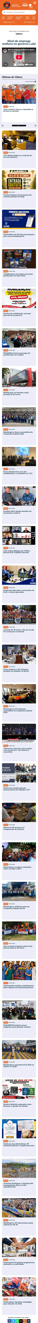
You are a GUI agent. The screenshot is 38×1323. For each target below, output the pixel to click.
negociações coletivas (19, 17)
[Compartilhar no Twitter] (13, 1321)
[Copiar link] (25, 1321)
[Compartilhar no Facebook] (9, 1321)
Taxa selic (33, 17)
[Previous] (2, 125)
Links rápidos (28, 22)
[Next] (35, 125)
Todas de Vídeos (29, 81)
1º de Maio (3, 17)
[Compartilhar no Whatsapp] (17, 1321)
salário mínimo (27, 17)
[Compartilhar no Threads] (21, 1321)
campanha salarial (10, 17)
